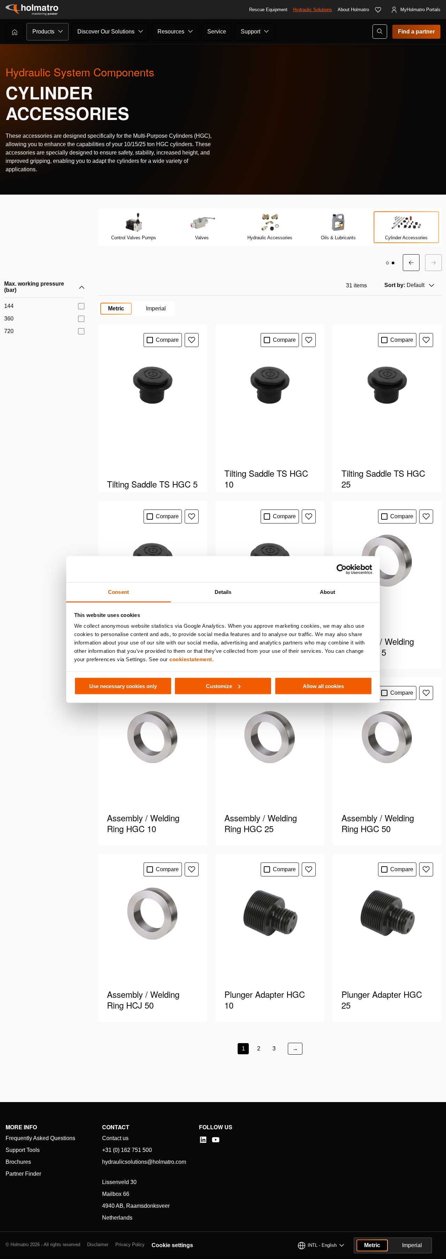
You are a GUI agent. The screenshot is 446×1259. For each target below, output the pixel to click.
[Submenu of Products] (60, 31)
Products (43, 32)
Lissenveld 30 (119, 1182)
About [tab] (327, 592)
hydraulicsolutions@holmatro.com (144, 1162)
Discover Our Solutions (105, 32)
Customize (219, 686)
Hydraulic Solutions (312, 9)
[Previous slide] (411, 262)
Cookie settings (172, 1245)
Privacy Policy (130, 1244)
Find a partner (416, 32)
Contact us (115, 1138)
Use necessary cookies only (123, 686)
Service (216, 32)
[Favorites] (378, 9)
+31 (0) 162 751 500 (127, 1150)
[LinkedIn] (203, 1139)
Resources (170, 32)
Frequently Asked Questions (40, 1138)
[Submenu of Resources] (190, 31)
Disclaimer (97, 1244)
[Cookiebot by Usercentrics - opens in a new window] (341, 569)
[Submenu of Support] (266, 31)
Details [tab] (223, 592)
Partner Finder (23, 1174)
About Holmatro (353, 9)
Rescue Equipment (268, 9)
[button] (387, 263)
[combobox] (408, 285)
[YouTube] (216, 1139)
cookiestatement (190, 659)
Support (250, 32)
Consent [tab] (118, 592)
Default (404, 285)
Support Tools (23, 1150)
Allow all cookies (323, 686)
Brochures (18, 1162)
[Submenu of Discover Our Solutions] (140, 31)
